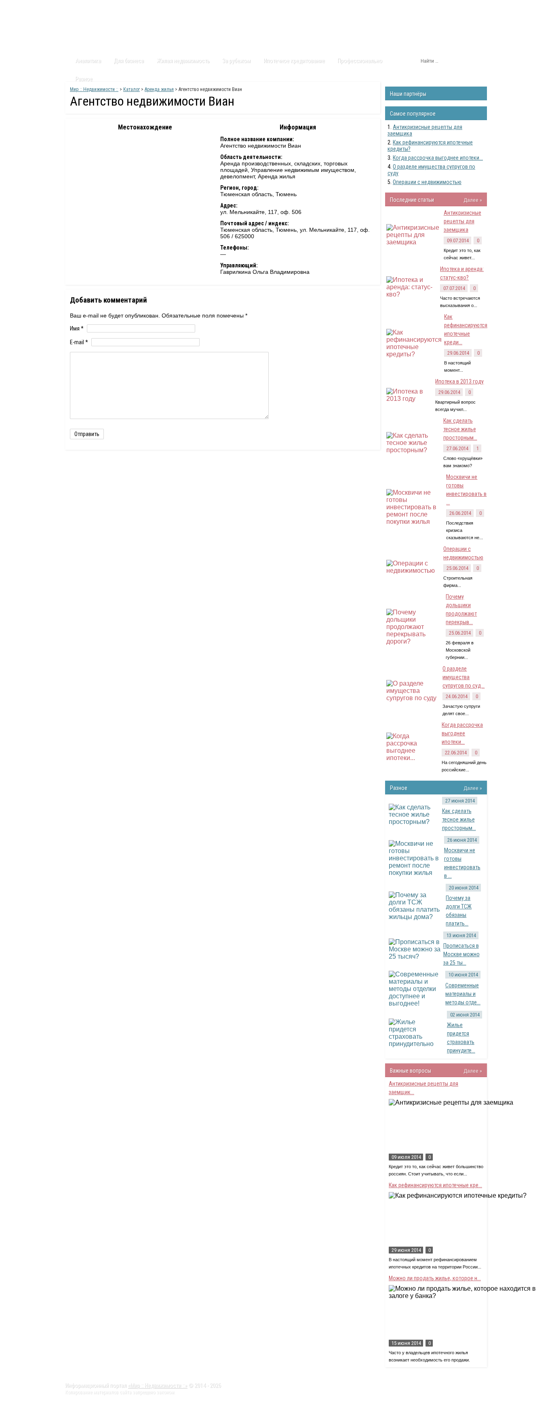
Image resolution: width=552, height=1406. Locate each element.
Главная (80, 7)
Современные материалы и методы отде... (462, 994)
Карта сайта (241, 7)
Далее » (473, 200)
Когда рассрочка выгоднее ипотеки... (438, 158)
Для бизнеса (129, 60)
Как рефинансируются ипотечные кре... (435, 1185)
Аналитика (88, 60)
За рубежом (236, 60)
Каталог (142, 7)
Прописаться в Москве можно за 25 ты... (461, 954)
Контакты (203, 7)
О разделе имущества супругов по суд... (463, 677)
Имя (77, 328)
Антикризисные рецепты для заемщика (462, 221)
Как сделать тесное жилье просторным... (460, 429)
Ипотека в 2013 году (459, 381)
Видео (172, 7)
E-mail (79, 342)
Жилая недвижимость (183, 60)
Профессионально (359, 60)
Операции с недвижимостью (427, 182)
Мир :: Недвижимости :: (94, 89)
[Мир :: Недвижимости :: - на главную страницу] (110, 30)
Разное (84, 79)
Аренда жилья (159, 89)
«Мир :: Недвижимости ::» (157, 1385)
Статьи (111, 7)
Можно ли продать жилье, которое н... (435, 1278)
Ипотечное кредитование (294, 60)
